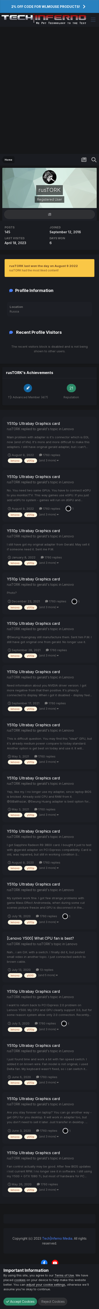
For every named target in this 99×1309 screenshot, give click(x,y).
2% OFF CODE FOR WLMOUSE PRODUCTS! (45, 7)
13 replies (46, 970)
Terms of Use (64, 1275)
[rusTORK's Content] (49, 214)
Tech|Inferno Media (57, 1238)
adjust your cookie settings (45, 1284)
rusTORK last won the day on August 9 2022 (43, 266)
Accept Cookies (22, 1301)
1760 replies (51, 455)
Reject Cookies (53, 1301)
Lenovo (68, 429)
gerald (42, 429)
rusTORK (13, 429)
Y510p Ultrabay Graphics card (33, 423)
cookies (20, 1280)
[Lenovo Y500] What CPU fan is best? (40, 938)
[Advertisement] (49, 90)
